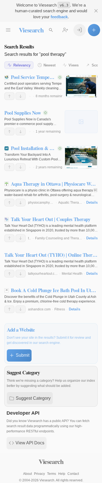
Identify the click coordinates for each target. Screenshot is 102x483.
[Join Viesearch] (65, 30)
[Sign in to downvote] (21, 96)
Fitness (59, 309)
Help (61, 474)
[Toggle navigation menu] (8, 30)
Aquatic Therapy (70, 202)
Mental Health (72, 274)
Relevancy (21, 65)
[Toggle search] (51, 30)
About (27, 474)
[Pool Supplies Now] (81, 121)
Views (74, 65)
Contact (73, 474)
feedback (59, 16)
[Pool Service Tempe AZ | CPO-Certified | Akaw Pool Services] (81, 86)
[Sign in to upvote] (9, 96)
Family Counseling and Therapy (58, 238)
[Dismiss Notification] (96, 11)
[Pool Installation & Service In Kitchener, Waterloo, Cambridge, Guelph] (81, 157)
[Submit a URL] (94, 30)
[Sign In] (79, 30)
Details (92, 202)
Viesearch (31, 30)
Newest (49, 65)
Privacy (39, 474)
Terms (51, 474)
